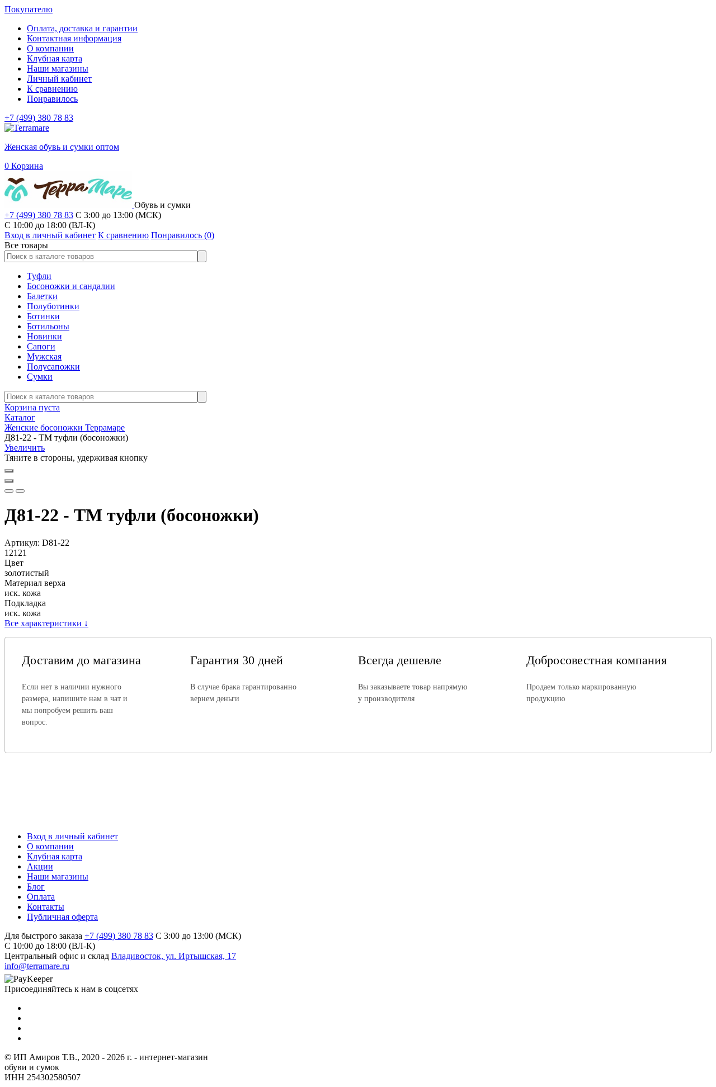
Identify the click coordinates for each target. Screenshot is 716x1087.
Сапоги (41, 346)
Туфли (39, 276)
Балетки (42, 296)
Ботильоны (48, 326)
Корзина (23, 166)
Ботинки (43, 316)
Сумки (40, 376)
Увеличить (24, 447)
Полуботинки (53, 306)
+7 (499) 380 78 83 (38, 117)
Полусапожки (53, 366)
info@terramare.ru (36, 966)
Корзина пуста (32, 407)
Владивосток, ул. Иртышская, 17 (173, 956)
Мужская (44, 356)
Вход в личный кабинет (72, 836)
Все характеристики (46, 623)
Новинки (44, 336)
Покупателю (28, 9)
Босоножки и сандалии (71, 286)
